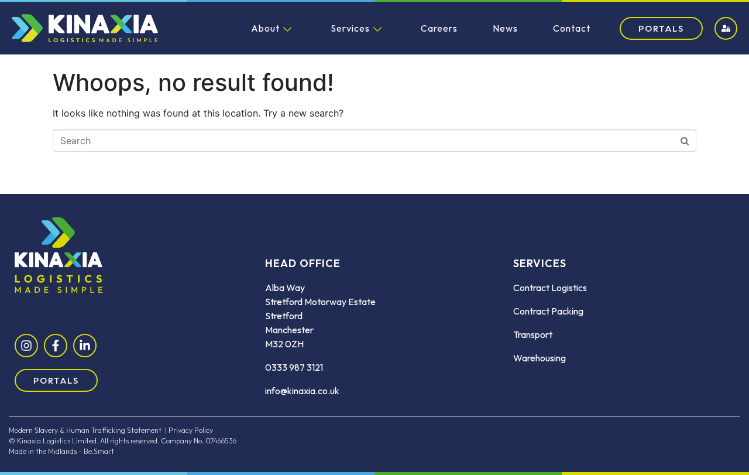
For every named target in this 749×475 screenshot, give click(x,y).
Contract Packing (548, 311)
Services (350, 28)
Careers (439, 28)
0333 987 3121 (294, 367)
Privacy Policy (191, 430)
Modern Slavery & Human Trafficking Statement (85, 430)
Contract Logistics (550, 287)
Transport (532, 334)
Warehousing (539, 358)
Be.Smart (99, 451)
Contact (571, 28)
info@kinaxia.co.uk (302, 391)
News (505, 28)
